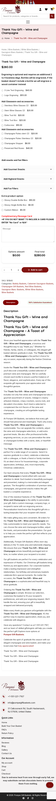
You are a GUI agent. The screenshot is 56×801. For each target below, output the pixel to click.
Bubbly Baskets (19, 283)
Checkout (6, 773)
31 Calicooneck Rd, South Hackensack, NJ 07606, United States (26, 710)
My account (7, 763)
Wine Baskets (14, 49)
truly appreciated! (26, 646)
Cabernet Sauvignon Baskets (40, 283)
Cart (3, 770)
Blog (4, 746)
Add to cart (36, 270)
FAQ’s (4, 729)
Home (7, 38)
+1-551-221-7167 (16, 696)
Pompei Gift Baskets (14, 634)
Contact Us (7, 753)
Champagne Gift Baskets (13, 286)
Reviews (5, 742)
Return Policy (7, 733)
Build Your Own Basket (12, 726)
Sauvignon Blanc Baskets (12, 52)
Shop (4, 766)
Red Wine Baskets (33, 286)
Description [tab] (10, 302)
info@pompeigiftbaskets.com (21, 702)
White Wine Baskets (29, 49)
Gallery (5, 750)
